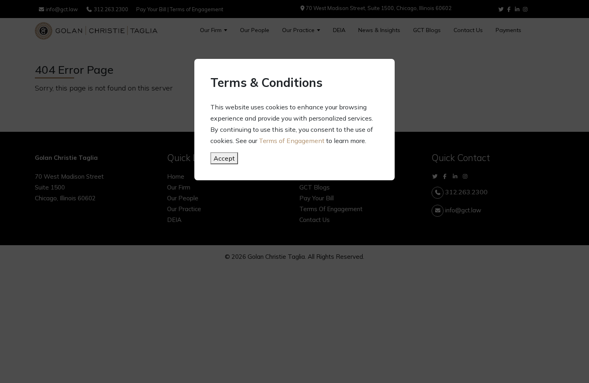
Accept (224, 158)
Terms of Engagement (292, 141)
